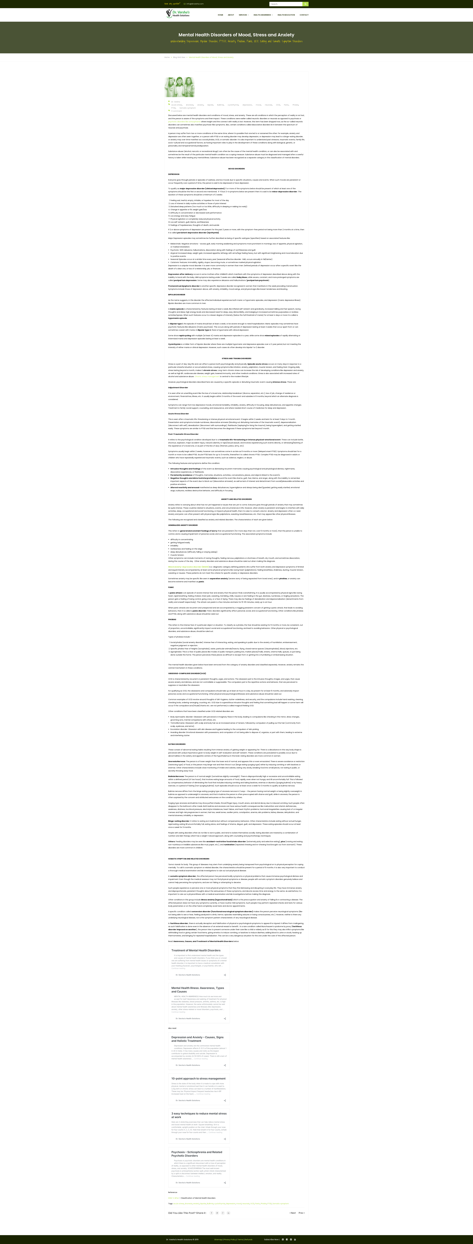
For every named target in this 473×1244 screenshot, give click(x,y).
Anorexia (189, 105)
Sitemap (218, 1239)
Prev (301, 1212)
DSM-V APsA (173, 1198)
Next (293, 1212)
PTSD (173, 108)
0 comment (176, 111)
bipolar (210, 105)
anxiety (200, 105)
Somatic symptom (188, 108)
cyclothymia (233, 105)
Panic (286, 105)
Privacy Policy (230, 1239)
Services (243, 15)
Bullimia (220, 105)
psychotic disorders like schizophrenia (184, 121)
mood (258, 105)
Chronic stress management (207, 376)
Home (220, 15)
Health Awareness (262, 15)
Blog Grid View (179, 57)
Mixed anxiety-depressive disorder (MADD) (188, 567)
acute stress (176, 105)
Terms (240, 1239)
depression (247, 105)
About (231, 15)
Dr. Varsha (175, 102)
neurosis (268, 105)
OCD (278, 105)
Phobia (295, 105)
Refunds (248, 1239)
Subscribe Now (271, 1239)
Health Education (286, 15)
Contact (304, 15)
